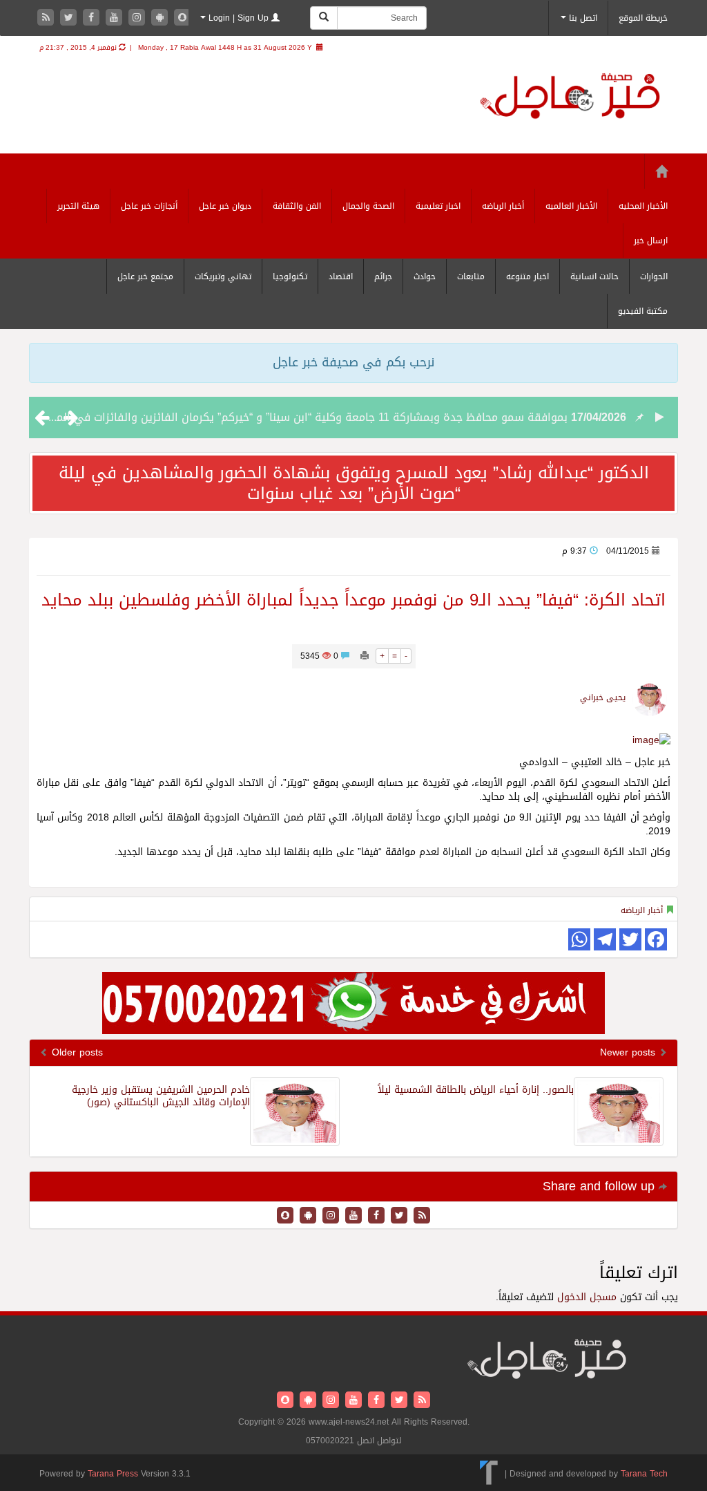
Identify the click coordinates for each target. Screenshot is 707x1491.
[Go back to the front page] (570, 97)
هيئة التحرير (78, 206)
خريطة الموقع (643, 18)
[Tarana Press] (489, 1473)
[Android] (161, 18)
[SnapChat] (182, 18)
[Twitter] (70, 18)
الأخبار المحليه (643, 206)
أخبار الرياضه (503, 206)
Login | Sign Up (238, 18)
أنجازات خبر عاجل (149, 206)
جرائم (383, 276)
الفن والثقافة (297, 206)
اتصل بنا (581, 18)
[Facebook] (92, 18)
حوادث (425, 276)
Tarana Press (113, 1473)
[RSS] (47, 18)
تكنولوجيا (290, 276)
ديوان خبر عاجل (225, 206)
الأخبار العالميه (571, 206)
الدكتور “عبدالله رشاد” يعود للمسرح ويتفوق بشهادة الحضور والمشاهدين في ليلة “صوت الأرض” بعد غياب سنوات (354, 483)
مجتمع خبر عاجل (145, 276)
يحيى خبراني (603, 697)
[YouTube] (115, 18)
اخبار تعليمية (438, 206)
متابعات (471, 276)
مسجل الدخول (587, 1297)
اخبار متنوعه (527, 276)
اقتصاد (341, 276)
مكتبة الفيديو (643, 311)
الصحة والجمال (368, 206)
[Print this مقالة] (364, 656)
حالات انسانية (594, 276)
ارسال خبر (651, 240)
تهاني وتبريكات (223, 276)
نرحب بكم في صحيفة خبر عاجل (353, 362)
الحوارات (654, 276)
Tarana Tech (644, 1473)
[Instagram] (138, 18)
